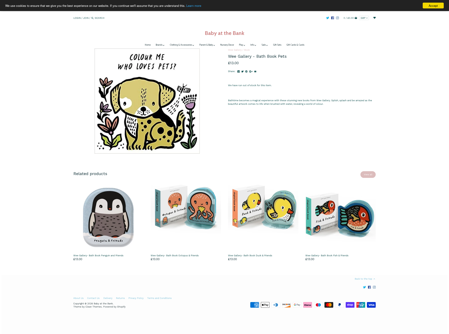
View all (368, 174)
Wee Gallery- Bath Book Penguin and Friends (98, 255)
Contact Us (93, 298)
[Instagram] (337, 18)
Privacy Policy (136, 298)
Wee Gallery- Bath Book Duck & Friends (250, 255)
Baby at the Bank (224, 33)
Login (77, 18)
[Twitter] (327, 18)
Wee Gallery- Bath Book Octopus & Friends (175, 255)
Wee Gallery (235, 50)
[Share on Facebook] (238, 71)
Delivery (107, 298)
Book (247, 50)
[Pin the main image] (246, 71)
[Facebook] (332, 18)
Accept (433, 5)
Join (86, 18)
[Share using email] (255, 71)
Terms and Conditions (159, 298)
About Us (78, 298)
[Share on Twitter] (242, 71)
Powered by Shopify (114, 306)
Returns (120, 298)
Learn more (193, 6)
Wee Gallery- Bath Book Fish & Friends (327, 255)
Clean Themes (93, 306)
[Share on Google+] (251, 71)
